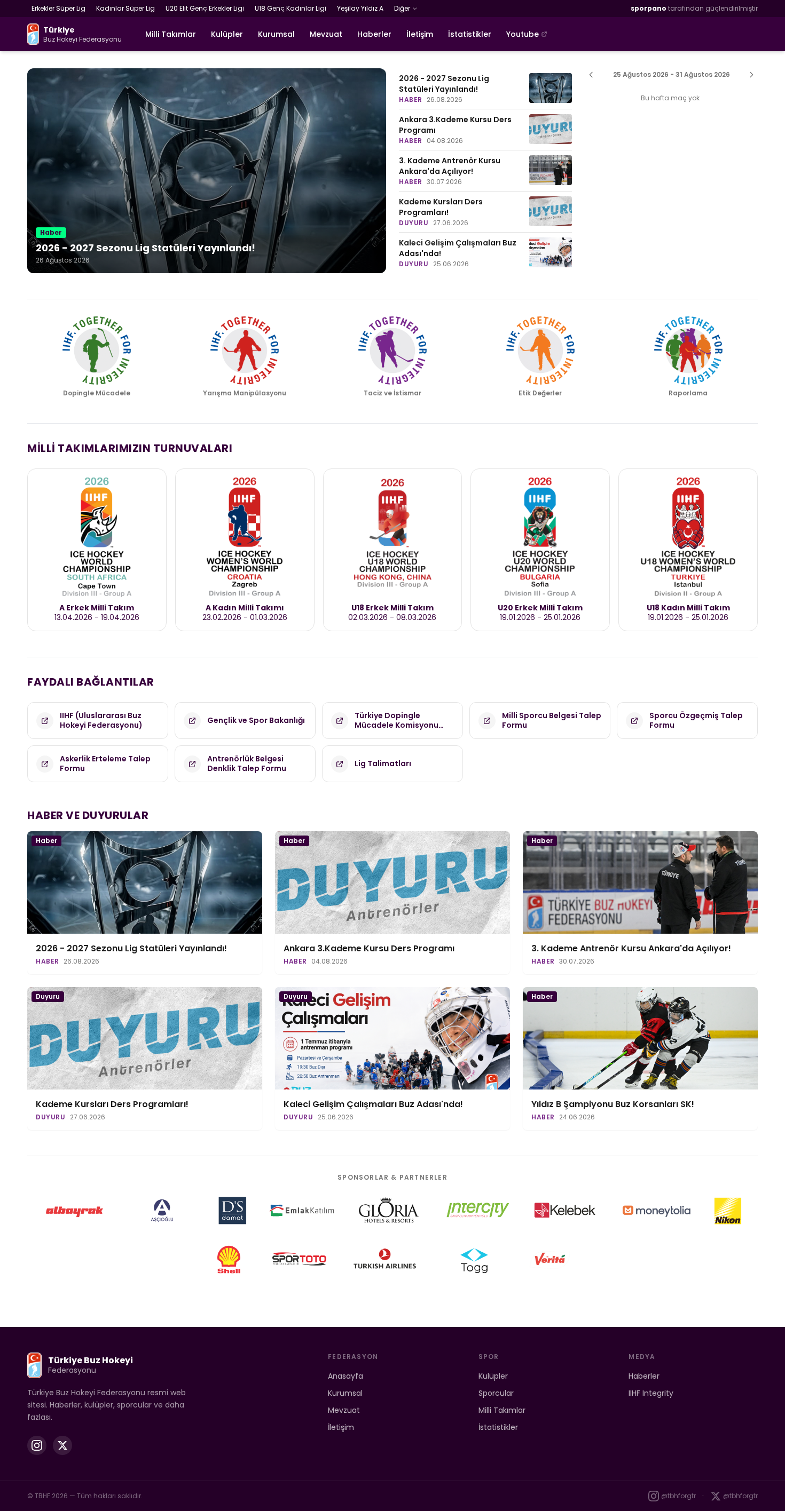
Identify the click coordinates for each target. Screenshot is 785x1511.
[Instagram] (36, 1445)
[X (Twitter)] (62, 1445)
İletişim (419, 34)
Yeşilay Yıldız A (360, 8)
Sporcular (496, 1393)
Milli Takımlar (170, 34)
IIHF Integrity (651, 1393)
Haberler (374, 34)
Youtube (522, 34)
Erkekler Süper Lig (58, 8)
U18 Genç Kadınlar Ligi (290, 8)
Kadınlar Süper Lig (125, 8)
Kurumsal (276, 34)
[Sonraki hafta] (751, 74)
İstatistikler (469, 34)
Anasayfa (345, 1376)
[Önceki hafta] (591, 74)
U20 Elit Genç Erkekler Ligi (205, 8)
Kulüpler (227, 34)
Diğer (402, 8)
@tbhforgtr (678, 1495)
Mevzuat (326, 34)
